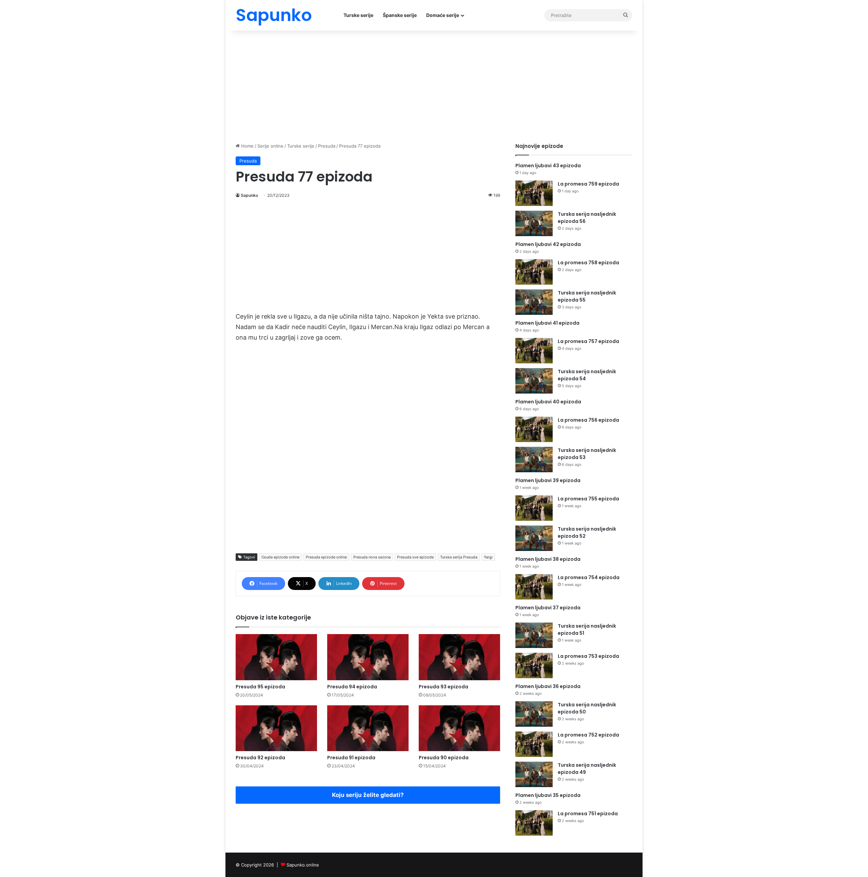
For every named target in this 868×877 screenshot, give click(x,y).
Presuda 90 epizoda (444, 757)
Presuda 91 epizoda (351, 757)
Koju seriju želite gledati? (368, 795)
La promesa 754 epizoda (588, 577)
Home (247, 146)
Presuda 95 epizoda (260, 686)
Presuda (326, 146)
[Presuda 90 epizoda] (459, 728)
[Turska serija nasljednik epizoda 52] (534, 538)
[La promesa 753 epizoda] (534, 665)
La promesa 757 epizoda (588, 341)
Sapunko (249, 195)
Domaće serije (442, 15)
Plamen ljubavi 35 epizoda (547, 795)
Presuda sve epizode (415, 557)
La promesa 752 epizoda (588, 734)
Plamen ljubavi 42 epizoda (548, 244)
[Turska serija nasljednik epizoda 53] (534, 459)
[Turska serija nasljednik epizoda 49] (534, 774)
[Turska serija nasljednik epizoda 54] (534, 381)
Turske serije (358, 15)
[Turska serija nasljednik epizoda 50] (534, 714)
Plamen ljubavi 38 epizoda (547, 559)
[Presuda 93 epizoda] (459, 657)
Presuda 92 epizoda (260, 757)
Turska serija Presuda (458, 557)
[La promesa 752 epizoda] (534, 744)
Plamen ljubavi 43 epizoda (548, 165)
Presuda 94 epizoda (352, 686)
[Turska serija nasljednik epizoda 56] (534, 223)
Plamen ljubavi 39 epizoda (547, 480)
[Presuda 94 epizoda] (368, 657)
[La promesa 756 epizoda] (534, 429)
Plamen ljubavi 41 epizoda (547, 323)
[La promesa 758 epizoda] (534, 272)
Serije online (270, 146)
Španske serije (400, 15)
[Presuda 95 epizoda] (276, 657)
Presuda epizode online (326, 557)
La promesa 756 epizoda (588, 420)
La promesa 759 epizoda (588, 183)
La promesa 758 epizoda (588, 262)
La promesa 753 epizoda (588, 656)
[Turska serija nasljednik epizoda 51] (534, 635)
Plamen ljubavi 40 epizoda (548, 401)
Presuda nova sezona (372, 557)
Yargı (488, 557)
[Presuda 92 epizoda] (276, 728)
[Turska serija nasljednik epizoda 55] (534, 302)
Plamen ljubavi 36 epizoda (547, 686)
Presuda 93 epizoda (443, 686)
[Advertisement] (434, 84)
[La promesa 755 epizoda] (534, 508)
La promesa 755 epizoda (588, 498)
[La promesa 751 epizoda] (534, 823)
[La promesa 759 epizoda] (534, 193)
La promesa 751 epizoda (588, 813)
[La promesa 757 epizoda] (534, 350)
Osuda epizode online (280, 557)
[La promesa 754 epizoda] (534, 586)
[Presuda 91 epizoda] (368, 728)
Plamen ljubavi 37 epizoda (547, 607)
